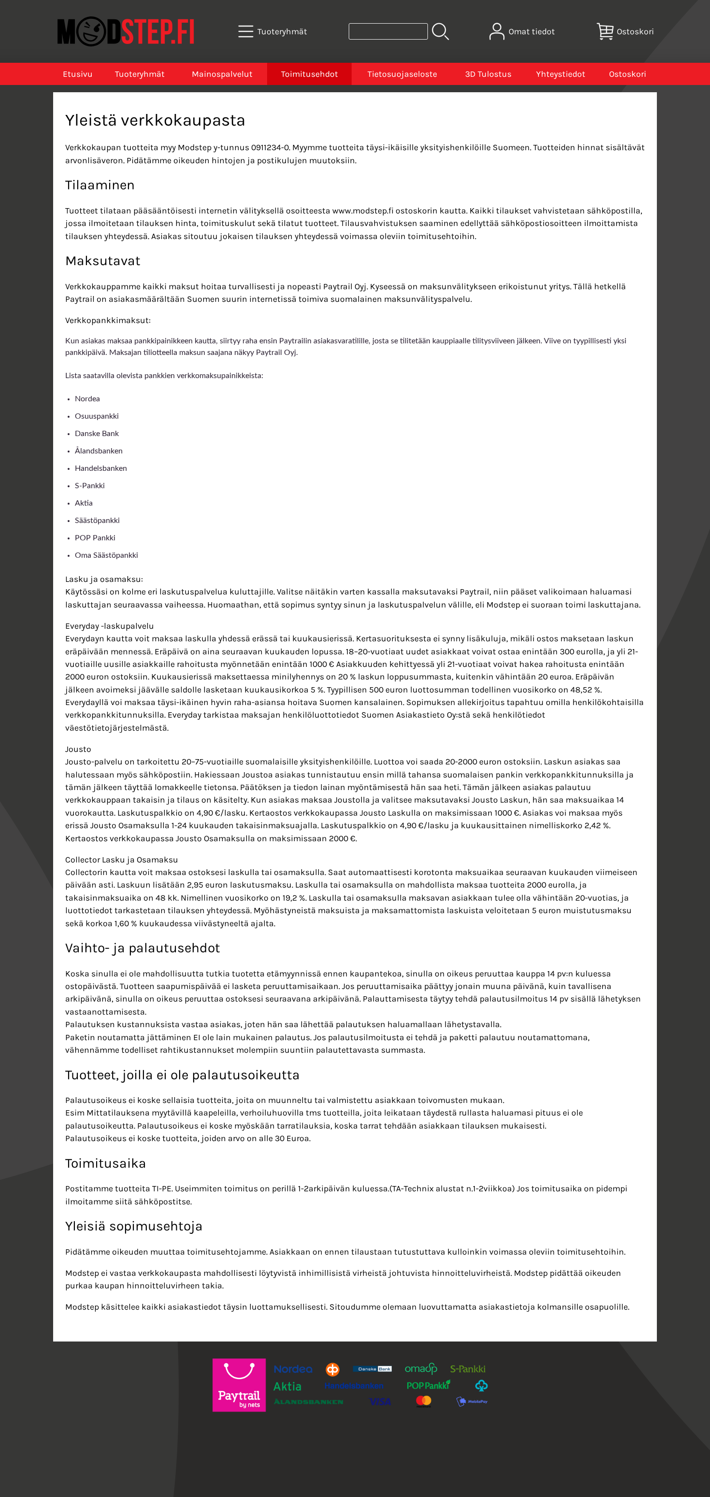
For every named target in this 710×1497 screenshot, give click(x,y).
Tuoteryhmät (140, 74)
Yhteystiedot (560, 74)
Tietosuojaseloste (402, 74)
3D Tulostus (488, 74)
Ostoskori (627, 74)
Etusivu (78, 74)
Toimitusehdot (309, 74)
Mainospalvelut (222, 74)
